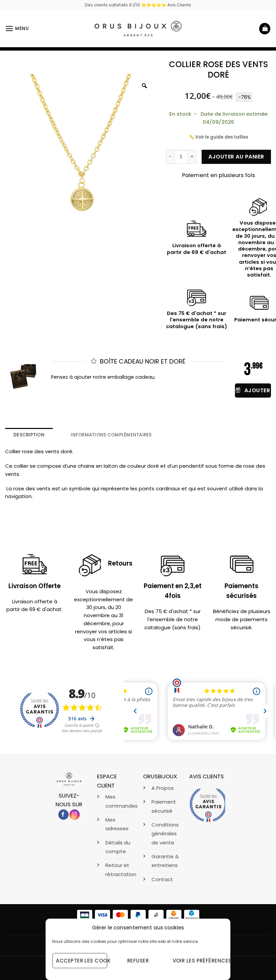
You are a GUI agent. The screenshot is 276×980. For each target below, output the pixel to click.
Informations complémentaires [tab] (111, 435)
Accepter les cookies (81, 960)
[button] (17, 28)
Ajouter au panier (236, 157)
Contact (162, 879)
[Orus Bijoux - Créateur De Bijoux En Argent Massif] (138, 29)
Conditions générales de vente (165, 833)
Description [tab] (28, 435)
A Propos (162, 787)
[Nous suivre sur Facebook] (63, 814)
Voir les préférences (198, 960)
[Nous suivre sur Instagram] (74, 814)
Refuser (138, 960)
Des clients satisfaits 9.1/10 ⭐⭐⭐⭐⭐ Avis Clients (138, 5)
